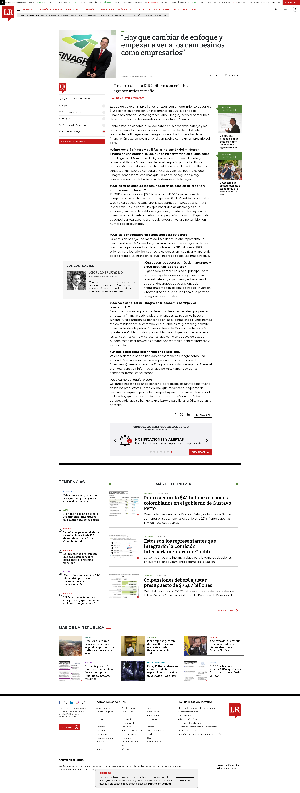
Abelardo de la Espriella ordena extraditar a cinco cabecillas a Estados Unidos (225, 646)
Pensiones (93, 15)
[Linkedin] (217, 75)
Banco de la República (156, 15)
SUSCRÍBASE (291, 2)
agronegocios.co (94, 766)
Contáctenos (184, 715)
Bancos (105, 15)
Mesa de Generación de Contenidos (196, 708)
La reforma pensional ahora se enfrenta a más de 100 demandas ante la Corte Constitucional (81, 537)
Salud (213, 663)
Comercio (68, 491)
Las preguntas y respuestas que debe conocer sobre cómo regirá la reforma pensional (80, 558)
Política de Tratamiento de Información (197, 726)
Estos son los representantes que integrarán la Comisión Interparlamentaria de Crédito (180, 546)
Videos (125, 749)
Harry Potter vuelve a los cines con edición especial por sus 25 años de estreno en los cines (162, 671)
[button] (114, 440)
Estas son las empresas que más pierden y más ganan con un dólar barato (80, 498)
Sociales (100, 749)
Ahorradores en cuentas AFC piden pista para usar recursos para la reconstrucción (81, 580)
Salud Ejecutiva (155, 741)
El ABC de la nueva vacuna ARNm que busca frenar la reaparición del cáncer (225, 671)
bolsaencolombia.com (173, 766)
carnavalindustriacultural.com (73, 769)
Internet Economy (105, 738)
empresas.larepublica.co (118, 766)
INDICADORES (180, 9)
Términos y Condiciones (190, 723)
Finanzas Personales (132, 730)
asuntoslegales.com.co (70, 766)
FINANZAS (27, 9)
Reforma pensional (58, 15)
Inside (150, 734)
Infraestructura (129, 734)
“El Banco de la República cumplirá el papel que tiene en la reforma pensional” (81, 600)
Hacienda (67, 550)
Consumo (101, 719)
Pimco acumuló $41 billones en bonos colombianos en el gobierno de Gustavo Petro (187, 503)
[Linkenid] (72, 703)
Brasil (88, 637)
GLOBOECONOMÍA (83, 9)
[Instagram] (78, 703)
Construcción (134, 15)
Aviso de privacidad (188, 719)
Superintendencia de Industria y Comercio (199, 734)
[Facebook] (204, 75)
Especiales (127, 726)
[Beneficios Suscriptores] (285, 9)
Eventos (151, 726)
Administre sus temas (74, 141)
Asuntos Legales (104, 711)
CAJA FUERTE (162, 9)
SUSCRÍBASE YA (200, 452)
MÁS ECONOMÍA (225, 610)
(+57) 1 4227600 (67, 716)
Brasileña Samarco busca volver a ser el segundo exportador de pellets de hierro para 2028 (99, 647)
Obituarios (127, 738)
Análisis (150, 708)
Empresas (101, 726)
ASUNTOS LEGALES (141, 9)
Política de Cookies (159, 783)
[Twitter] (210, 75)
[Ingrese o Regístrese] (295, 9)
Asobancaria (118, 15)
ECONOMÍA (41, 9)
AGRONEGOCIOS (105, 9)
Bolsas (88, 663)
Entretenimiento (156, 663)
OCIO (68, 9)
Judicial (214, 637)
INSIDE (193, 9)
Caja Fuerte (128, 711)
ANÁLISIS (122, 9)
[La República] (8, 13)
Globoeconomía (155, 730)
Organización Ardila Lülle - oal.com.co (228, 766)
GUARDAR (234, 75)
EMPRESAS (56, 9)
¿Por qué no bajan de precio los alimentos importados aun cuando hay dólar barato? (82, 516)
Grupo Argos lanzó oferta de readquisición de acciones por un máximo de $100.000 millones (100, 672)
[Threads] (84, 703)
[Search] (276, 9)
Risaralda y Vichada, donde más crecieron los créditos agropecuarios (229, 141)
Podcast (100, 741)
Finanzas (100, 730)
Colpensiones (78, 15)
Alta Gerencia (128, 708)
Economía (152, 719)
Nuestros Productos (188, 711)
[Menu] (19, 9)
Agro (66, 510)
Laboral (67, 528)
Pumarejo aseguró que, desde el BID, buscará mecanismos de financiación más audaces (161, 647)
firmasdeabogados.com (146, 766)
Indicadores (102, 734)
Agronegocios (103, 708)
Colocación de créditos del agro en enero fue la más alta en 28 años (230, 188)
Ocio (149, 738)
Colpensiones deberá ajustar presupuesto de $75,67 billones (178, 582)
